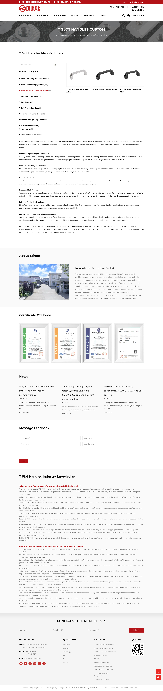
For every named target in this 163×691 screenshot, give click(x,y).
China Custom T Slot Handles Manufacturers (120, 688)
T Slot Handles (44, 489)
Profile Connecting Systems (33, 85)
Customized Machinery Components (29, 127)
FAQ (64, 655)
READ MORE (24, 412)
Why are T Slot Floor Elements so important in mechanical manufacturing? (36, 390)
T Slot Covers (26, 102)
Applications (59, 15)
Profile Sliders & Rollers (31, 135)
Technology (42, 15)
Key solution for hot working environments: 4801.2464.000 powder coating (123, 390)
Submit (136, 630)
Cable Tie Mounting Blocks (32, 114)
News (74, 15)
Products (24, 15)
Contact (103, 15)
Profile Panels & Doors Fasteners (82, 35)
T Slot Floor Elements (30, 96)
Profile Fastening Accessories (34, 79)
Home (58, 35)
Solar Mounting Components (33, 120)
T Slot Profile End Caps (30, 108)
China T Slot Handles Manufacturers (112, 283)
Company (87, 15)
